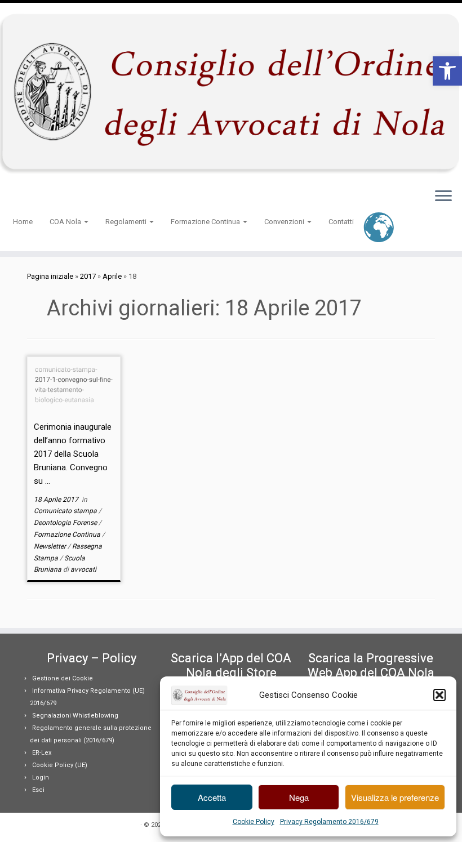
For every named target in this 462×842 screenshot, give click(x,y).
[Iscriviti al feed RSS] (16, 197)
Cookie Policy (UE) (59, 765)
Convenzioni (285, 221)
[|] (231, 91)
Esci (38, 790)
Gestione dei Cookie (62, 678)
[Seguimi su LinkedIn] (60, 197)
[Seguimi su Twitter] (31, 197)
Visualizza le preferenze (395, 797)
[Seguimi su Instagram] (53, 197)
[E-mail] (24, 197)
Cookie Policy (253, 822)
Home (23, 221)
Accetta (212, 797)
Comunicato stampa (66, 511)
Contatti (341, 221)
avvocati (83, 569)
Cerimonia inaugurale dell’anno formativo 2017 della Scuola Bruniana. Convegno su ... (73, 454)
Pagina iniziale (50, 276)
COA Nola (66, 221)
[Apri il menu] (443, 197)
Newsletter (51, 546)
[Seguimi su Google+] (46, 197)
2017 (88, 276)
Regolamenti (126, 221)
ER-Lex (41, 752)
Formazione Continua (206, 221)
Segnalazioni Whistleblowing (75, 715)
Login (40, 777)
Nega (299, 797)
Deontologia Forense (66, 523)
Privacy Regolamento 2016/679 (329, 822)
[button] (447, 71)
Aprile (112, 276)
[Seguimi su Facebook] (38, 197)
